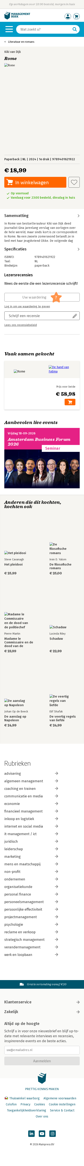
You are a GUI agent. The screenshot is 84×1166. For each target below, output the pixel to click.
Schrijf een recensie (24, 316)
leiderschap (13, 849)
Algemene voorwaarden (60, 1098)
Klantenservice (17, 1002)
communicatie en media (23, 796)
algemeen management (23, 781)
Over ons (42, 1116)
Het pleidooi (13, 564)
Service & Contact (62, 1110)
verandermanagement (22, 947)
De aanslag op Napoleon (15, 718)
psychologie (13, 924)
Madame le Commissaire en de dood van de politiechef (18, 642)
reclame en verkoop (20, 932)
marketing (12, 857)
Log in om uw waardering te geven (27, 306)
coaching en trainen (20, 789)
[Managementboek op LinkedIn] (31, 1133)
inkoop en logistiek (19, 819)
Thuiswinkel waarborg (24, 1098)
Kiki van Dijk (12, 52)
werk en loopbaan (18, 955)
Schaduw (56, 639)
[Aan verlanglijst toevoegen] (74, 182)
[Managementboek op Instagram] (52, 1133)
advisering (12, 774)
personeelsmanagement (24, 902)
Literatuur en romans (21, 41)
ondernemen (14, 879)
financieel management (23, 811)
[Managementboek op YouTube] (42, 1133)
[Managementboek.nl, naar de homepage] (17, 18)
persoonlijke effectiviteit (23, 909)
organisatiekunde (18, 887)
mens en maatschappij (22, 864)
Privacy (25, 1104)
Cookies (39, 1104)
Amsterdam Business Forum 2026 (39, 442)
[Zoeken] (74, 29)
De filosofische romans (61, 566)
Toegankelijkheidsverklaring (26, 1110)
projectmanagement (20, 917)
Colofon (11, 1104)
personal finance (17, 894)
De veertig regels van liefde (63, 718)
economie (12, 804)
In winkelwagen (32, 182)
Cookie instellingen (62, 1104)
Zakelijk (11, 1011)
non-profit (12, 872)
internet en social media (23, 826)
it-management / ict (20, 834)
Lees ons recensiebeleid (20, 325)
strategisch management (24, 940)
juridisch (11, 841)
